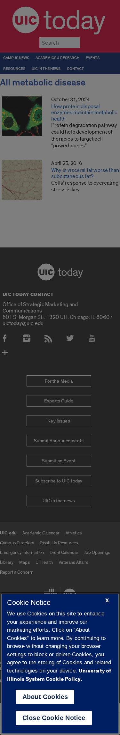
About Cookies (45, 696)
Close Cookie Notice (53, 717)
